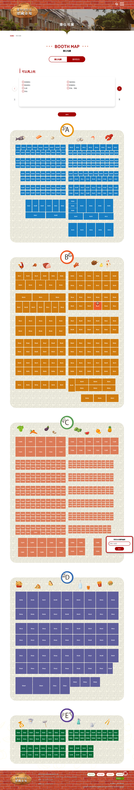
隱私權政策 (120, 783)
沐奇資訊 (121, 787)
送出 (119, 549)
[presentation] (14, 88)
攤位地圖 (58, 59)
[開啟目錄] (122, 4)
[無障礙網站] (120, 778)
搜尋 (67, 114)
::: (2, 3)
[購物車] (125, 773)
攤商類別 (76, 59)
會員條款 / (113, 783)
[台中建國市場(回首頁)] (24, 9)
